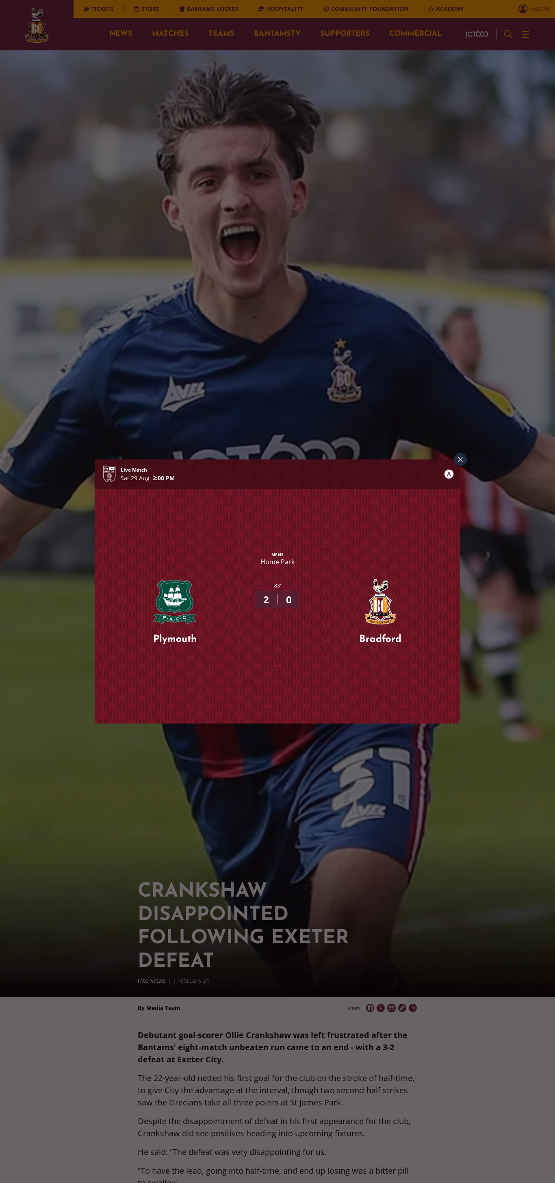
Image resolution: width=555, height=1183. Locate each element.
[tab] (449, 474)
